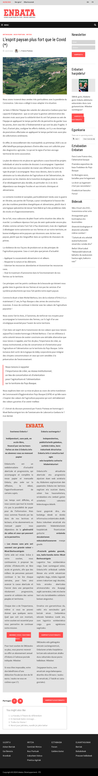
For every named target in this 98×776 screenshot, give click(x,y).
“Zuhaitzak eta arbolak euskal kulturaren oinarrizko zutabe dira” (82, 240)
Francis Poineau (27, 51)
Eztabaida (56, 742)
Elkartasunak (29, 2)
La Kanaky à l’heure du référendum (26, 715)
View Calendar (88, 139)
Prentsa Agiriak (34, 760)
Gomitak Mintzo (34, 746)
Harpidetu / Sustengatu (78, 118)
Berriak (79, 746)
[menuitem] (88, 2)
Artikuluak (7, 34)
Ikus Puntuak (19, 34)
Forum (54, 746)
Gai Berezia (8, 751)
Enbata (20, 772)
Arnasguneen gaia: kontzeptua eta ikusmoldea (80, 218)
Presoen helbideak (84, 755)
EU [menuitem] (88, 2)
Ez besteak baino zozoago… (23, 718)
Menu (6, 25)
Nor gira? (18, 2)
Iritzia (29, 34)
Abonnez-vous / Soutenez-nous (20, 637)
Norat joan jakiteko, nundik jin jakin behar (29, 725)
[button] (76, 139)
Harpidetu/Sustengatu (50, 635)
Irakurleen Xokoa (34, 755)
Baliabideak (81, 751)
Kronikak (7, 755)
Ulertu (7, 742)
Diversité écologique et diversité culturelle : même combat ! (82, 229)
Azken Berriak (9, 746)
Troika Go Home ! (19, 722)
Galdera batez (57, 751)
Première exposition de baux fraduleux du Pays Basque (82, 167)
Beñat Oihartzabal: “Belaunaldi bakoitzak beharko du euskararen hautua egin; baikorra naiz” (82, 255)
